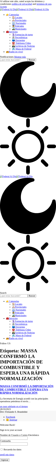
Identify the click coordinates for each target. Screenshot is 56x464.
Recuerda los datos (12, 449)
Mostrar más (20, 57)
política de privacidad (22, 4)
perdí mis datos (7, 454)
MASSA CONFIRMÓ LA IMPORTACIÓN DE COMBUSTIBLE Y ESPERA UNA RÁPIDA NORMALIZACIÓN (26, 389)
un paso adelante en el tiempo (14, 406)
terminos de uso (44, 4)
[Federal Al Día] (24, 9)
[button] (3, 6)
